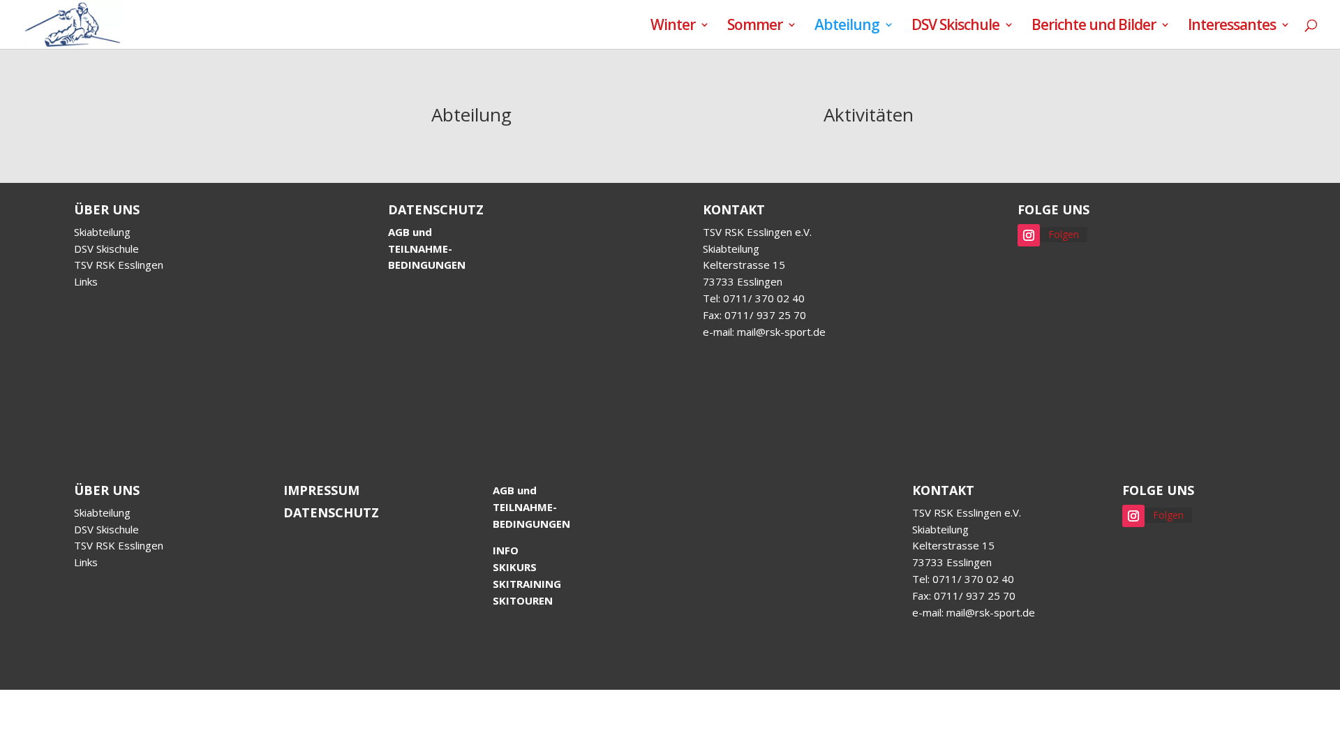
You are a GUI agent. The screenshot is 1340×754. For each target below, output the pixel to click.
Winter (672, 27)
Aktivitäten (869, 114)
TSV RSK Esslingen (118, 265)
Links (86, 281)
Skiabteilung (102, 232)
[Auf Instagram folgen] (1029, 235)
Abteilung (846, 27)
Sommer (754, 27)
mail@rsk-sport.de (781, 332)
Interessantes (1232, 27)
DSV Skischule (955, 27)
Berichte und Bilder (1094, 27)
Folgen (1063, 234)
